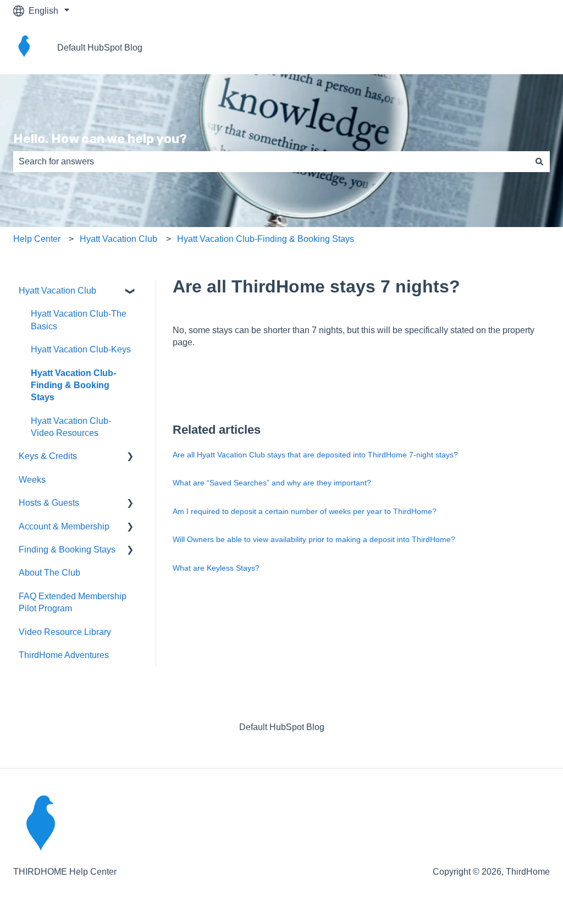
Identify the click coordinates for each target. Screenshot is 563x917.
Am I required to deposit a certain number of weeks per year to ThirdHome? (305, 511)
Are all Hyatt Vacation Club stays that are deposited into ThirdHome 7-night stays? (315, 454)
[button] (130, 291)
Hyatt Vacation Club (118, 239)
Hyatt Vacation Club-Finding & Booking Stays (265, 239)
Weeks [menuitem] (32, 479)
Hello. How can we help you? (100, 138)
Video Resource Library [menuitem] (65, 632)
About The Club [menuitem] (49, 572)
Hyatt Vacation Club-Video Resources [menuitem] (71, 427)
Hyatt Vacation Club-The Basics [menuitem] (78, 319)
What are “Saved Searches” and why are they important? (272, 482)
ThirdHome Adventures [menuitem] (64, 655)
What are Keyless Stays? (216, 568)
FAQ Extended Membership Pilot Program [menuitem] (72, 602)
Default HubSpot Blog (99, 47)
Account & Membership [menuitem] (64, 526)
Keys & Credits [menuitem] (48, 456)
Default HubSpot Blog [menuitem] (281, 727)
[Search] (539, 161)
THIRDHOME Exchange (491, 47)
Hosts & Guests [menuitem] (49, 502)
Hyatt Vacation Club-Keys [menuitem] (81, 349)
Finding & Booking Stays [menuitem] (67, 549)
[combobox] (271, 161)
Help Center (36, 239)
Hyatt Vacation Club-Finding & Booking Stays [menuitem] (73, 385)
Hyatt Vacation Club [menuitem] (57, 290)
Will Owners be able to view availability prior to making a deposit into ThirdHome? (314, 539)
